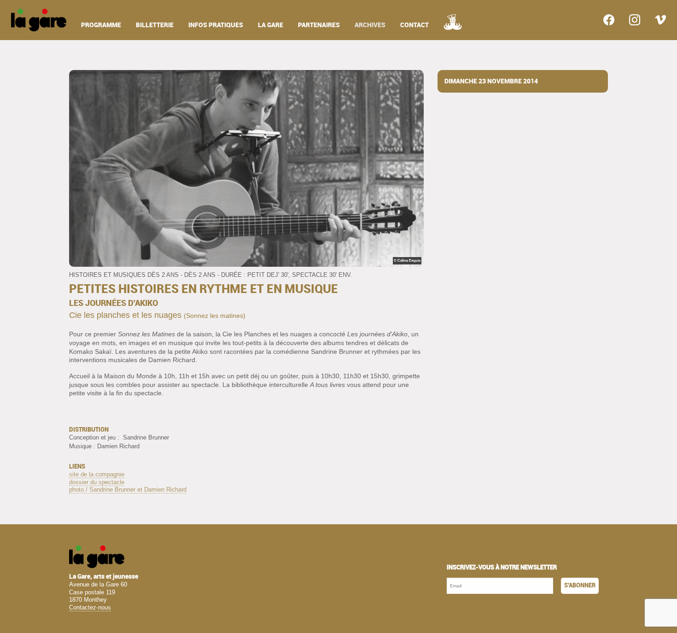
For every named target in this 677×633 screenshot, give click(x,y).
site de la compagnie (96, 474)
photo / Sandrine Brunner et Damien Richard (128, 489)
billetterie (155, 25)
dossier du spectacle (96, 482)
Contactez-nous (90, 607)
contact (414, 25)
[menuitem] (39, 20)
